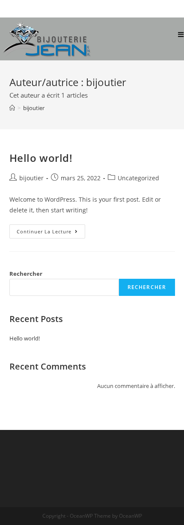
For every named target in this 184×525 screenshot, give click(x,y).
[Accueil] (12, 108)
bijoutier (31, 178)
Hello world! (41, 158)
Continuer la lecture (51, 233)
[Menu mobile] (181, 35)
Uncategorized (138, 178)
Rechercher (25, 273)
